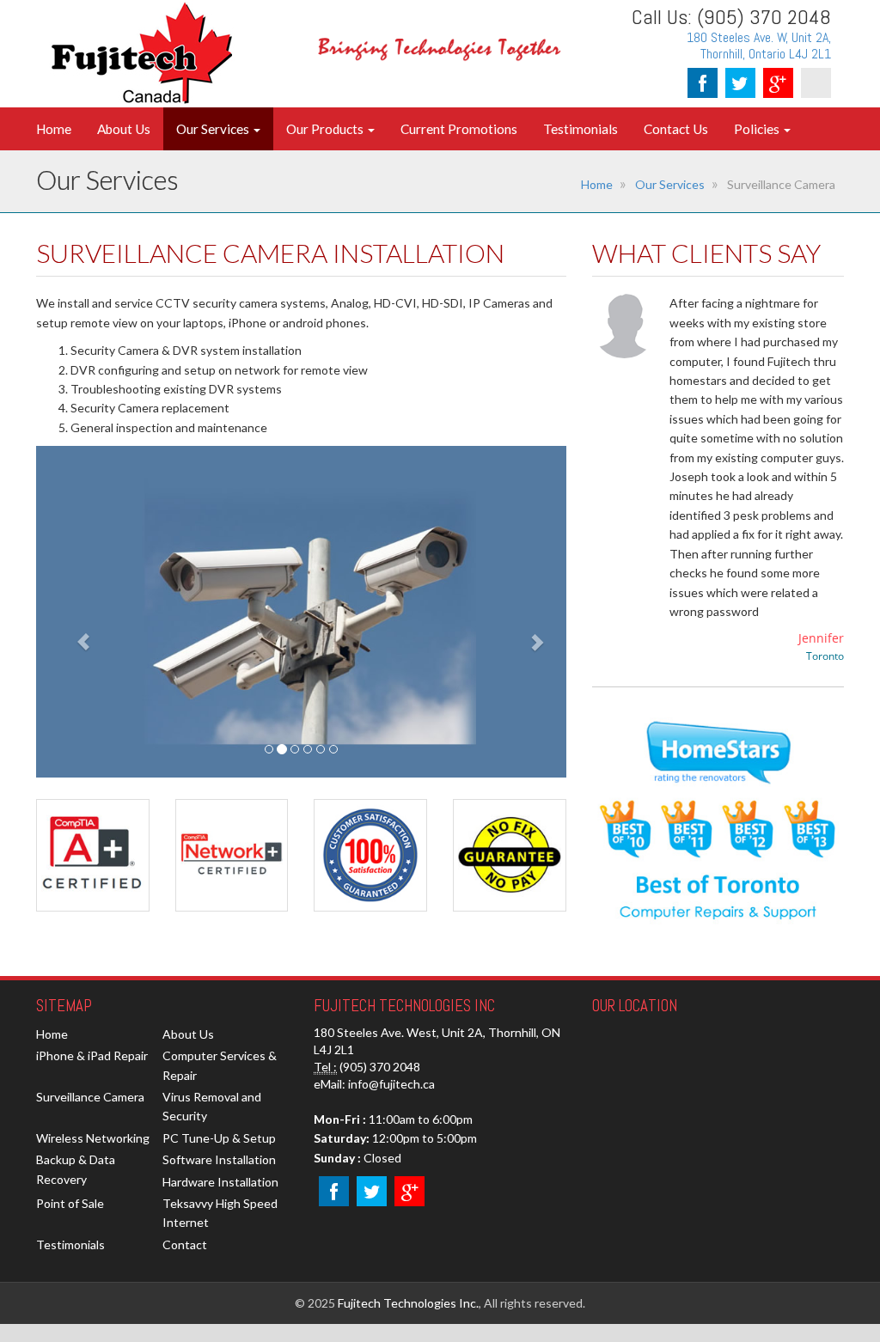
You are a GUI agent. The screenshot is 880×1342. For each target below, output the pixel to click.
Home (53, 129)
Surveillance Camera (90, 1096)
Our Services (214, 129)
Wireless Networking (93, 1138)
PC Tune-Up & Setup (219, 1138)
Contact (184, 1244)
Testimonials (580, 129)
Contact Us (676, 129)
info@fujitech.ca (391, 1084)
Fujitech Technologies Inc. (408, 1303)
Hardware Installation (220, 1181)
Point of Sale (70, 1203)
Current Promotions (458, 129)
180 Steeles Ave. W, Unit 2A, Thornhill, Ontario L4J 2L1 (759, 45)
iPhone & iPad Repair (92, 1055)
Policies (758, 129)
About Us (123, 129)
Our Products (326, 129)
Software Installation (219, 1159)
